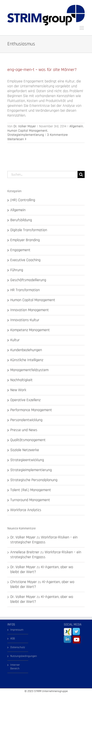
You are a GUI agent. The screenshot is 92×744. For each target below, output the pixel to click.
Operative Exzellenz (25, 400)
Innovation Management (29, 310)
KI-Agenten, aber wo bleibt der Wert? (41, 570)
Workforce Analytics (25, 510)
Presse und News (23, 430)
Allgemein (76, 126)
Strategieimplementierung (25, 135)
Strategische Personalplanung (33, 480)
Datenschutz (17, 647)
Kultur (15, 340)
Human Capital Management (27, 131)
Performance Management (31, 410)
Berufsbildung (21, 220)
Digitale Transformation (28, 230)
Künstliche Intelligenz (26, 360)
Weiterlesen (15, 139)
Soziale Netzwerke (24, 450)
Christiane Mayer (23, 582)
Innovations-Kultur (24, 320)
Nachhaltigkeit (21, 380)
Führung (16, 270)
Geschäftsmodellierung (28, 280)
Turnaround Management (30, 500)
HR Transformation (25, 290)
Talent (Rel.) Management (30, 490)
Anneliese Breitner (24, 552)
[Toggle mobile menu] (82, 27)
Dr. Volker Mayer (24, 126)
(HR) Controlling (22, 200)
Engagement (20, 250)
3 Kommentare (57, 135)
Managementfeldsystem (29, 370)
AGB (12, 638)
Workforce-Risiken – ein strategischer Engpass (44, 540)
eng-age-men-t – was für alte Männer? (42, 69)
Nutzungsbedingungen (18, 656)
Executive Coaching (25, 260)
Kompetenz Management (30, 330)
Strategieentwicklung (27, 460)
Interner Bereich (15, 666)
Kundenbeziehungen (26, 350)
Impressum (16, 630)
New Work (18, 390)
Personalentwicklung (26, 420)
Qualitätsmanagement (28, 440)
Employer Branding (25, 240)
